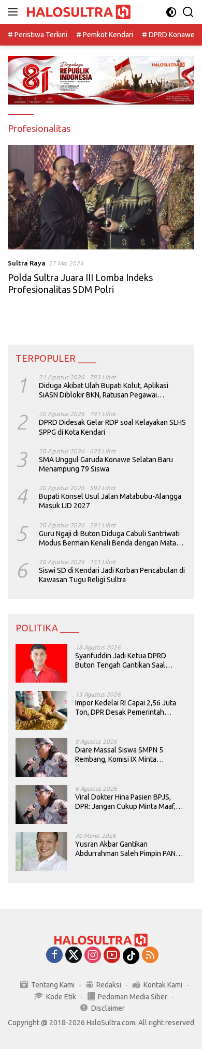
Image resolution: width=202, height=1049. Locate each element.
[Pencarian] (188, 12)
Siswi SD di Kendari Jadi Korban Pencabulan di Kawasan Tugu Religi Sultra (112, 575)
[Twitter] (73, 956)
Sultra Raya (27, 263)
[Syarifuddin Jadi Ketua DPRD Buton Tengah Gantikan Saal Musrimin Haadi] (41, 663)
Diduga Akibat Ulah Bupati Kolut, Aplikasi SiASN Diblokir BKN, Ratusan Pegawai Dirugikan (103, 390)
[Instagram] (92, 956)
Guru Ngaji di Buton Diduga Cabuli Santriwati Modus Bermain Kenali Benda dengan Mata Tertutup (109, 538)
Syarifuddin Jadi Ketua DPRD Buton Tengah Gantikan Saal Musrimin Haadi (120, 661)
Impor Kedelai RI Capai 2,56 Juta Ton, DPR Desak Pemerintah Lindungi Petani (125, 708)
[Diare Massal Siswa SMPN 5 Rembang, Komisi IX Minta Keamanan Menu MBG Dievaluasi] (41, 757)
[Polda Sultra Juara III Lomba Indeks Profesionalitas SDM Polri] (101, 197)
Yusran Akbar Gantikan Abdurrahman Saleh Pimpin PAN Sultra (125, 849)
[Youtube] (112, 956)
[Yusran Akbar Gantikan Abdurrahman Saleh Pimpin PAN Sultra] (41, 851)
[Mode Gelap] (171, 12)
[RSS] (150, 956)
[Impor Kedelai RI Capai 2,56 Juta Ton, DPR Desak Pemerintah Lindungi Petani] (41, 710)
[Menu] (15, 12)
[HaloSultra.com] (77, 12)
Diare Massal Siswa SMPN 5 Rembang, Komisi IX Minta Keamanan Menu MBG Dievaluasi (127, 755)
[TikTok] (131, 956)
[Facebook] (54, 956)
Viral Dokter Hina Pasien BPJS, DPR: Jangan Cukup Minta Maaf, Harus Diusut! (125, 802)
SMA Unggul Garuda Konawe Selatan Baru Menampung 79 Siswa (106, 464)
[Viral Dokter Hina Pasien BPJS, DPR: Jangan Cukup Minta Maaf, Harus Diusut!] (41, 804)
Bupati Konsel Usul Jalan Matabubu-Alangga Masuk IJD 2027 (110, 501)
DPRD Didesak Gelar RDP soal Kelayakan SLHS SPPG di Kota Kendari (112, 427)
